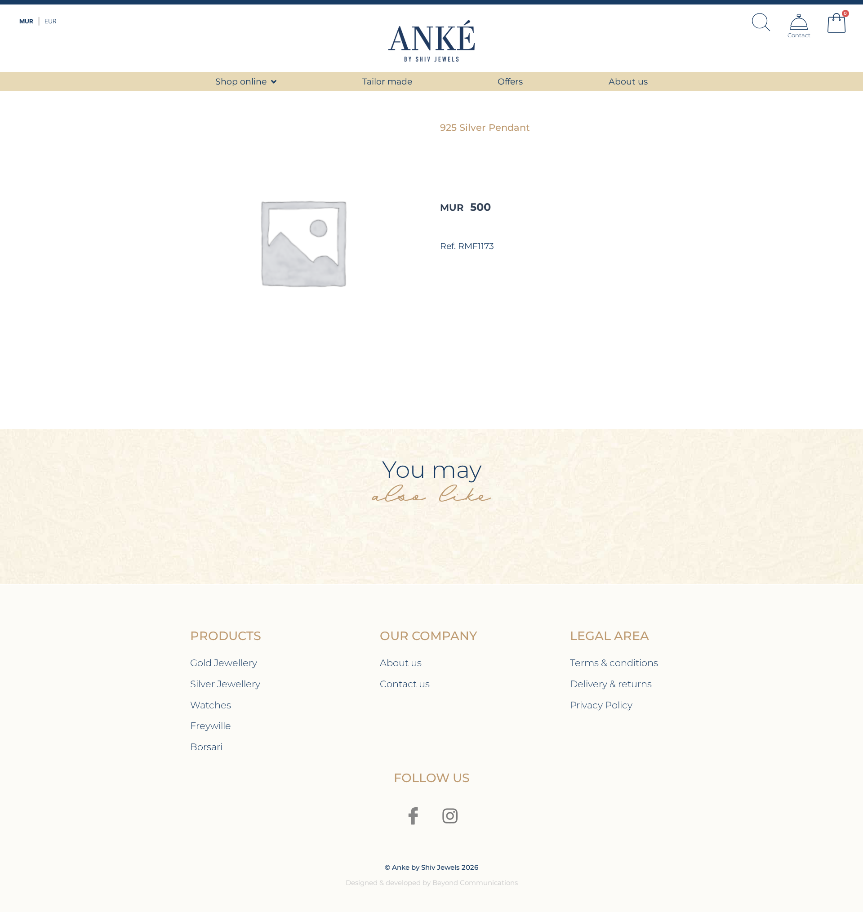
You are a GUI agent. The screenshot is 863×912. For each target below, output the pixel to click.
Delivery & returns (611, 684)
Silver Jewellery (225, 684)
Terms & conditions (614, 662)
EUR (50, 21)
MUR (26, 21)
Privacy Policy (601, 705)
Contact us (405, 684)
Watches (210, 705)
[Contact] (799, 22)
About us (401, 662)
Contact (798, 35)
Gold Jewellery (223, 662)
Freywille (210, 725)
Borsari (206, 746)
